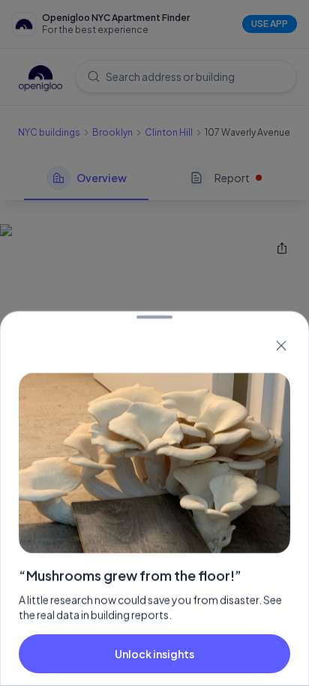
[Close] (281, 346)
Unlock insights (154, 654)
